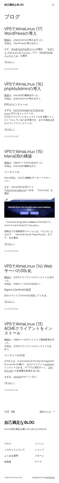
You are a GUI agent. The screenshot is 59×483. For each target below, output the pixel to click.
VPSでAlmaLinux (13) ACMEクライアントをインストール (28, 328)
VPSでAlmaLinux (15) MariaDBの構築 (23, 153)
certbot (48, 364)
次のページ (47, 411)
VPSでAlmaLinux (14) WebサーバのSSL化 (28, 268)
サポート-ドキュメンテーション (29, 51)
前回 (6, 40)
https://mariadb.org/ (15, 190)
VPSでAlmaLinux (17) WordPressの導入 (23, 31)
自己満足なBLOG (14, 4)
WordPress (50, 477)
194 (13, 411)
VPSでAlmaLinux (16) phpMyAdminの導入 (23, 86)
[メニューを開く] (53, 4)
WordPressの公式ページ (23, 49)
